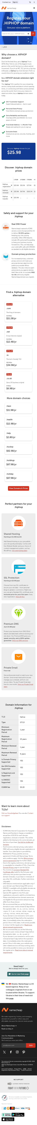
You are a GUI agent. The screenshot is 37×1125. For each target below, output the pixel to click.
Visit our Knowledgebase (10, 813)
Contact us (6, 2)
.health (9, 419)
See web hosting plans (19, 551)
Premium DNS (11, 624)
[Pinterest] (24, 1052)
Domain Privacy (8, 867)
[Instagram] (17, 1052)
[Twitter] (4, 1052)
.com (8, 308)
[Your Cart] (30, 2)
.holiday (9, 474)
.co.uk (9, 378)
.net (8, 332)
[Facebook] (11, 1052)
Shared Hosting (12, 534)
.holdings (10, 460)
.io (7, 355)
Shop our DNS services (20, 640)
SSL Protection (11, 578)
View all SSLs (20, 597)
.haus (8, 406)
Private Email (10, 667)
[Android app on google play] (18, 1115)
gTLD (5, 47)
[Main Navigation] (34, 8)
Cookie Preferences (26, 1070)
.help (8, 433)
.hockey (9, 447)
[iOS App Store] (8, 1119)
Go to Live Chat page (20, 974)
